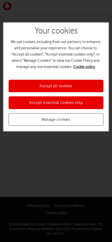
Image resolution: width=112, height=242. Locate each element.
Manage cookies (56, 119)
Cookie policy (84, 66)
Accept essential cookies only (56, 102)
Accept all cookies (56, 86)
